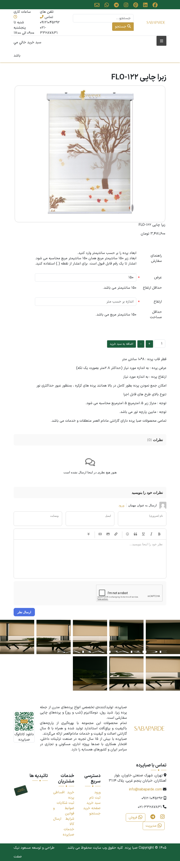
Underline (143, 534)
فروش (133, 817)
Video (100, 534)
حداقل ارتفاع (152, 287)
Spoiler (88, 534)
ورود (121, 505)
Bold (159, 534)
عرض (158, 277)
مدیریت (152, 825)
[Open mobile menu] (161, 41)
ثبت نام (95, 797)
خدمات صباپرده (68, 832)
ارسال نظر (24, 612)
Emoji (127, 534)
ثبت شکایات (65, 803)
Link (116, 534)
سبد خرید (93, 803)
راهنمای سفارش (156, 258)
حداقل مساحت (156, 314)
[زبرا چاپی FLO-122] (90, 154)
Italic (151, 534)
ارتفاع (158, 301)
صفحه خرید (92, 808)
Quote (135, 534)
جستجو (121, 26)
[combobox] (103, 18)
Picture (108, 534)
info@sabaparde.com (145, 789)
